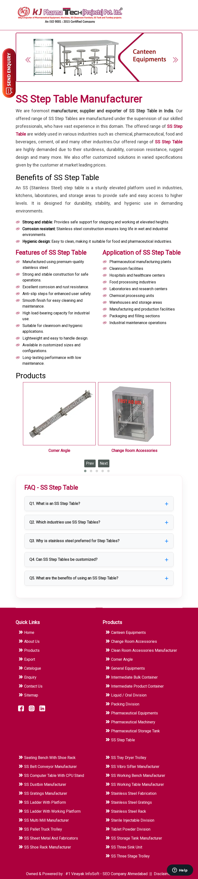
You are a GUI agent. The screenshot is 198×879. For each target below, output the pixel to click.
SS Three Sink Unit (126, 847)
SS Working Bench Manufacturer (138, 775)
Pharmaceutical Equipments (134, 713)
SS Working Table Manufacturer (137, 784)
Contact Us (33, 686)
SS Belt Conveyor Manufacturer (50, 766)
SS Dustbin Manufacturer (45, 784)
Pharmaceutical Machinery (133, 722)
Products (32, 650)
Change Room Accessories (134, 450)
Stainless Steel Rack (128, 811)
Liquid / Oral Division (129, 695)
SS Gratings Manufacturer (45, 793)
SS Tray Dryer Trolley (128, 757)
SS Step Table (169, 141)
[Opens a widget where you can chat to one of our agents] (180, 870)
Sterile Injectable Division (132, 820)
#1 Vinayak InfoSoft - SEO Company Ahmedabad (106, 873)
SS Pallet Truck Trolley (43, 829)
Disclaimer (163, 873)
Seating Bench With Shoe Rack (50, 757)
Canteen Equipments (128, 632)
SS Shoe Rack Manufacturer (47, 847)
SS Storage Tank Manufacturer (136, 838)
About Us (32, 641)
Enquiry (30, 677)
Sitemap (31, 695)
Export (29, 659)
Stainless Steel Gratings (131, 802)
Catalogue (32, 668)
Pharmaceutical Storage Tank (135, 731)
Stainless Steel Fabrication (133, 793)
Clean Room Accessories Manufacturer (144, 650)
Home (29, 632)
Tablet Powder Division (130, 829)
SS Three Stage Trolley (130, 856)
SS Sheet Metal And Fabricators (51, 838)
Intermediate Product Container (137, 686)
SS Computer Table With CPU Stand (54, 775)
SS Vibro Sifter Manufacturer (135, 766)
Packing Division (125, 704)
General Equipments (128, 668)
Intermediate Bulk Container (134, 677)
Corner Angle (59, 450)
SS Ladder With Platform (45, 802)
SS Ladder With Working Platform (52, 811)
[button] (173, 57)
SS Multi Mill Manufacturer (46, 820)
